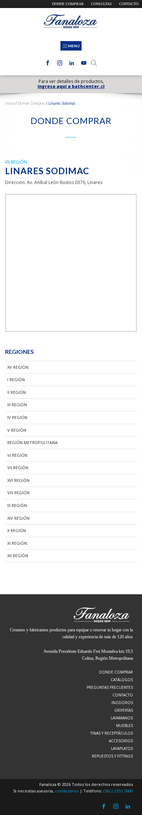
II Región (16, 392)
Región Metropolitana (32, 442)
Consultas (101, 4)
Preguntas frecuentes (110, 687)
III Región (17, 404)
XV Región (17, 367)
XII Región (17, 555)
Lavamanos (122, 717)
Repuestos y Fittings (112, 756)
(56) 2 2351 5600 (118, 791)
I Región (16, 379)
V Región (16, 430)
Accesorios (121, 740)
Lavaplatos (122, 748)
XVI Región (18, 480)
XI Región (17, 543)
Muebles (124, 725)
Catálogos (122, 679)
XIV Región (18, 518)
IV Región (17, 417)
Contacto (128, 4)
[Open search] (94, 63)
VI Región (17, 455)
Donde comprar (68, 4)
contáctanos (67, 791)
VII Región (17, 467)
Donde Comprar (31, 103)
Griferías (123, 710)
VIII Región (18, 492)
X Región (16, 530)
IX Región (17, 505)
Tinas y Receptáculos (111, 733)
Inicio (9, 103)
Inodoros (122, 702)
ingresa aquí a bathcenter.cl (71, 86)
